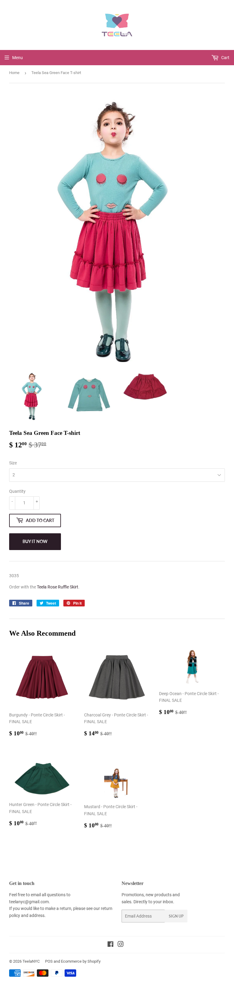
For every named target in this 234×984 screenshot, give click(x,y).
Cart (224, 57)
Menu (17, 57)
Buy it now (35, 541)
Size (13, 462)
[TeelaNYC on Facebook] (110, 945)
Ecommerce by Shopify (81, 961)
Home (14, 72)
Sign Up (176, 916)
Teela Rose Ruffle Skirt (57, 586)
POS (49, 961)
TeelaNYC (31, 961)
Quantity (17, 491)
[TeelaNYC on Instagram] (121, 945)
